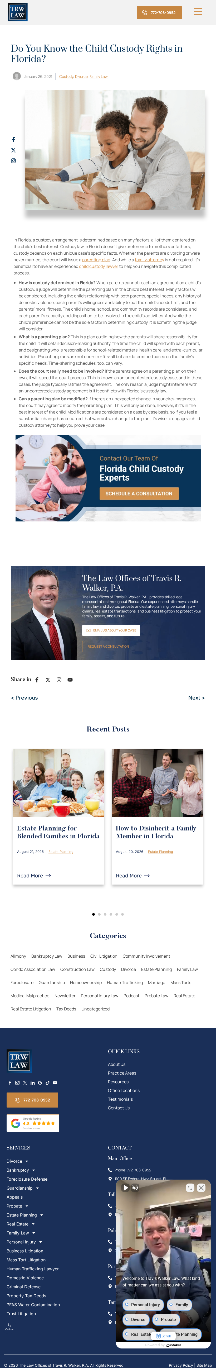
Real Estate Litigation (31, 1009)
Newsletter (65, 996)
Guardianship (52, 982)
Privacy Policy (181, 1365)
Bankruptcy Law (46, 956)
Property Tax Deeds (26, 1296)
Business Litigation (25, 1251)
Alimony (18, 956)
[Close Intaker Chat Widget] (201, 1188)
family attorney (149, 260)
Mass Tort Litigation (26, 1260)
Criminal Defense (24, 1287)
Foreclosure (22, 982)
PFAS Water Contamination (33, 1305)
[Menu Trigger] (198, 11)
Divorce (81, 76)
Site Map (204, 1365)
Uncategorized (95, 1009)
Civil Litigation (103, 956)
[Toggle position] (190, 1188)
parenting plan (96, 260)
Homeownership (86, 982)
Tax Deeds (66, 1009)
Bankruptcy (18, 1170)
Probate (14, 1206)
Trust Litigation (21, 1314)
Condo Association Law (33, 969)
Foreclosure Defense (27, 1179)
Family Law (99, 76)
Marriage (156, 982)
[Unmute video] (125, 1188)
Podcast (131, 996)
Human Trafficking (125, 982)
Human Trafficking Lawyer (33, 1269)
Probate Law (156, 996)
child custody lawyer (98, 266)
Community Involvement (146, 956)
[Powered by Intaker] (174, 1345)
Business (76, 956)
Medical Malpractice (30, 996)
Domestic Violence (25, 1278)
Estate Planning (60, 851)
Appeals (15, 1197)
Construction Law (77, 969)
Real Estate (184, 996)
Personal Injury (21, 1242)
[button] (93, 914)
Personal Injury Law (99, 996)
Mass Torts (180, 982)
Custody (66, 76)
